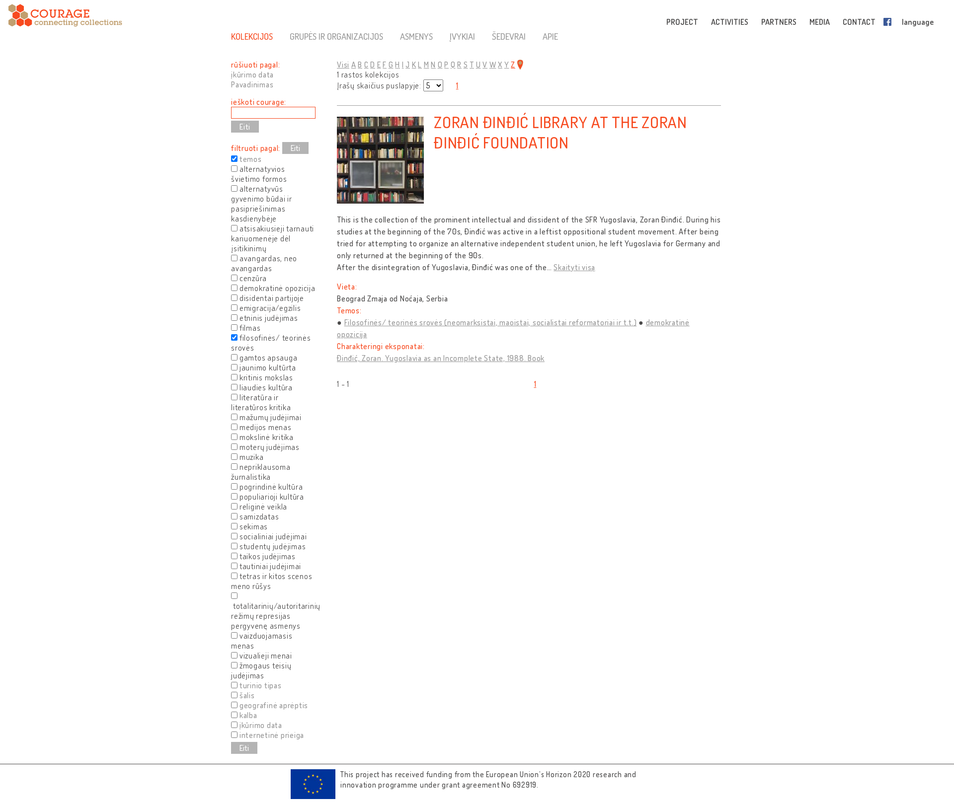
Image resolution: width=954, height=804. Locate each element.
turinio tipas (260, 685)
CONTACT (859, 22)
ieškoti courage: (258, 102)
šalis (247, 695)
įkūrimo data (252, 74)
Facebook (889, 22)
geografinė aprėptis (273, 705)
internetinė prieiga (271, 735)
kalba (248, 715)
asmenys (416, 36)
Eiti (295, 148)
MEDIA (819, 22)
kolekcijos (252, 36)
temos (250, 159)
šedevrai (509, 36)
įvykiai (462, 36)
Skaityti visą (574, 267)
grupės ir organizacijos (336, 36)
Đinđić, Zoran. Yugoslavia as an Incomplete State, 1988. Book (441, 358)
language (918, 22)
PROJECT (682, 22)
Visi (343, 65)
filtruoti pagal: (255, 148)
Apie (550, 36)
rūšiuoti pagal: (255, 65)
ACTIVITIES (729, 22)
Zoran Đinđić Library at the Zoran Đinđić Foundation (560, 132)
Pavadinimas (252, 84)
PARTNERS (778, 22)
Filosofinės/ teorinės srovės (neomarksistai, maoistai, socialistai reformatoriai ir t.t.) (490, 322)
